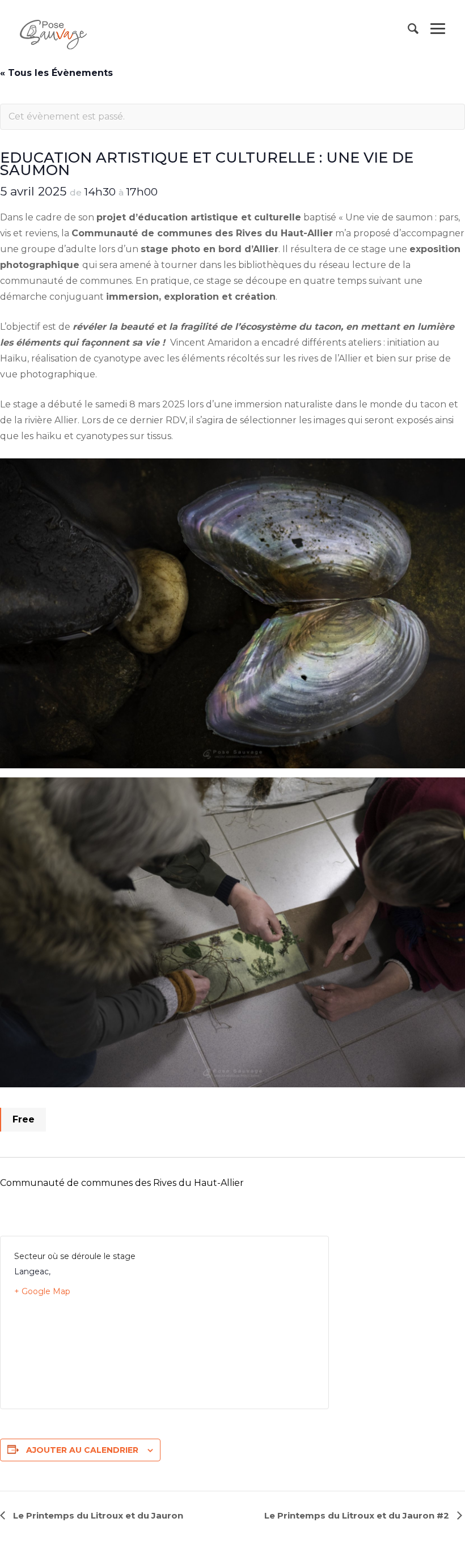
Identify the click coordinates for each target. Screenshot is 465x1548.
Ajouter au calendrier (82, 1450)
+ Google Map (42, 1291)
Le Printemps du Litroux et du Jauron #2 (357, 1515)
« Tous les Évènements (56, 72)
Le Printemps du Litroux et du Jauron (97, 1515)
